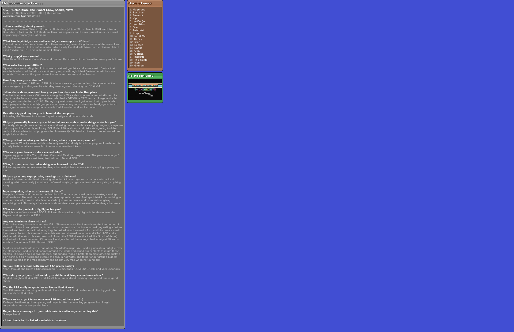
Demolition (20, 10)
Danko (138, 47)
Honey (138, 39)
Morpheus (139, 9)
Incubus (139, 56)
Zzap (136, 33)
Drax (135, 27)
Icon (137, 62)
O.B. (137, 50)
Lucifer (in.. (139, 21)
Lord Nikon (139, 24)
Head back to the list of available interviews (35, 320)
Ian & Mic (140, 36)
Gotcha (138, 53)
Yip (135, 18)
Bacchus (138, 12)
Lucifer (138, 44)
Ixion (137, 41)
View (69, 10)
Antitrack (138, 15)
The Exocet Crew (41, 10)
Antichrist (138, 30)
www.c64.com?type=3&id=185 (21, 15)
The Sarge (141, 59)
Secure (60, 10)
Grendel (139, 65)
